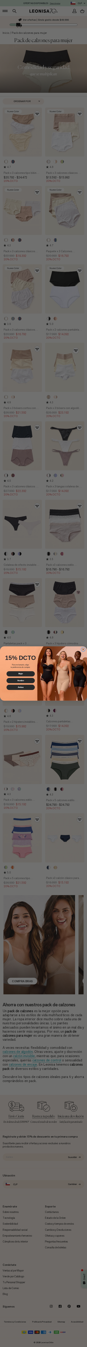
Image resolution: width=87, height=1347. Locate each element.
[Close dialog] (83, 649)
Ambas (21, 687)
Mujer (20, 674)
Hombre (20, 680)
